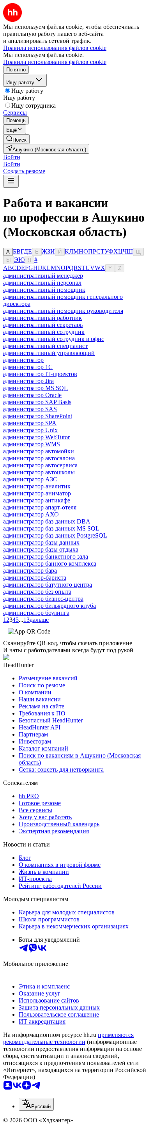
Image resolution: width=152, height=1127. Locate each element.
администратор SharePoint (37, 416)
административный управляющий (49, 353)
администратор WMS (31, 444)
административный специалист (45, 346)
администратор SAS (30, 409)
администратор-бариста (34, 577)
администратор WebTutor (36, 437)
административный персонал (42, 282)
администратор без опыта (37, 591)
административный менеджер (43, 275)
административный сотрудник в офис (53, 338)
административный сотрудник (44, 331)
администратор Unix (30, 430)
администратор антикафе (36, 500)
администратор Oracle (32, 395)
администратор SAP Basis (37, 402)
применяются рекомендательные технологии (68, 1038)
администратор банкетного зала (45, 556)
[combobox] (36, 1104)
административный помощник (44, 289)
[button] (11, 157)
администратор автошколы (39, 472)
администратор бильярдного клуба (49, 605)
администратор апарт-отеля (39, 507)
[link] (16, 139)
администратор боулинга (36, 612)
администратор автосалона (39, 458)
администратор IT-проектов (40, 374)
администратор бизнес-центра (43, 598)
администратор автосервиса (40, 465)
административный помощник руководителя (63, 310)
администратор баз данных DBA (46, 521)
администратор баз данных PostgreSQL (55, 535)
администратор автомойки (38, 451)
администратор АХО (31, 514)
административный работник (42, 317)
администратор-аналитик (37, 486)
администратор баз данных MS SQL (51, 528)
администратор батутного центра (47, 584)
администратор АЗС (30, 479)
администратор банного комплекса (49, 563)
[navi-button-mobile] (11, 181)
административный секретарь (43, 324)
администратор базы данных (41, 542)
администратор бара (30, 570)
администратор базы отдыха (40, 549)
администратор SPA (30, 423)
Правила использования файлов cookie (54, 62)
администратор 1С (28, 367)
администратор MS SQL (35, 388)
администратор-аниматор (37, 493)
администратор (23, 360)
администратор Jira (28, 381)
